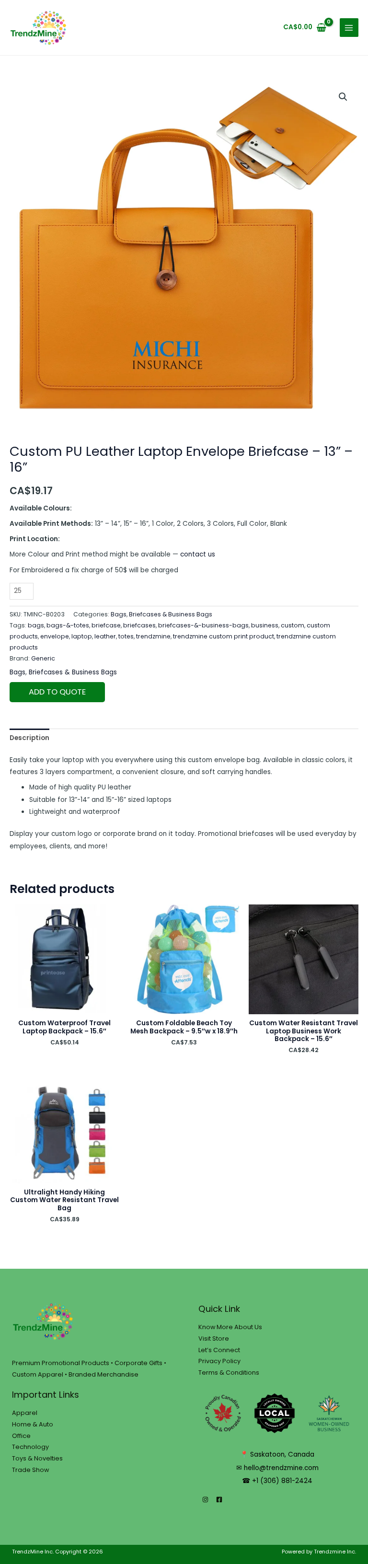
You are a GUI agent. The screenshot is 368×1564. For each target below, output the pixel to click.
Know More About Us (230, 1327)
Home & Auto (32, 1424)
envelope (54, 636)
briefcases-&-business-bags (203, 625)
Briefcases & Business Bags (170, 614)
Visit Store (213, 1338)
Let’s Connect (219, 1350)
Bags (118, 614)
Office (21, 1436)
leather (105, 636)
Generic (43, 658)
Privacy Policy (219, 1361)
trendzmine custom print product (223, 636)
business (264, 625)
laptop (81, 636)
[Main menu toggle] (349, 27)
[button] (343, 96)
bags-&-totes (67, 625)
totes (126, 636)
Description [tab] (29, 737)
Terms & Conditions (228, 1372)
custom (292, 625)
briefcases (139, 625)
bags (36, 625)
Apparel (24, 1413)
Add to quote (57, 691)
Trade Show (30, 1470)
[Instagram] (205, 1499)
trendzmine (153, 636)
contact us (197, 554)
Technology (30, 1447)
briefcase (106, 625)
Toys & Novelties (37, 1458)
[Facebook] (219, 1499)
